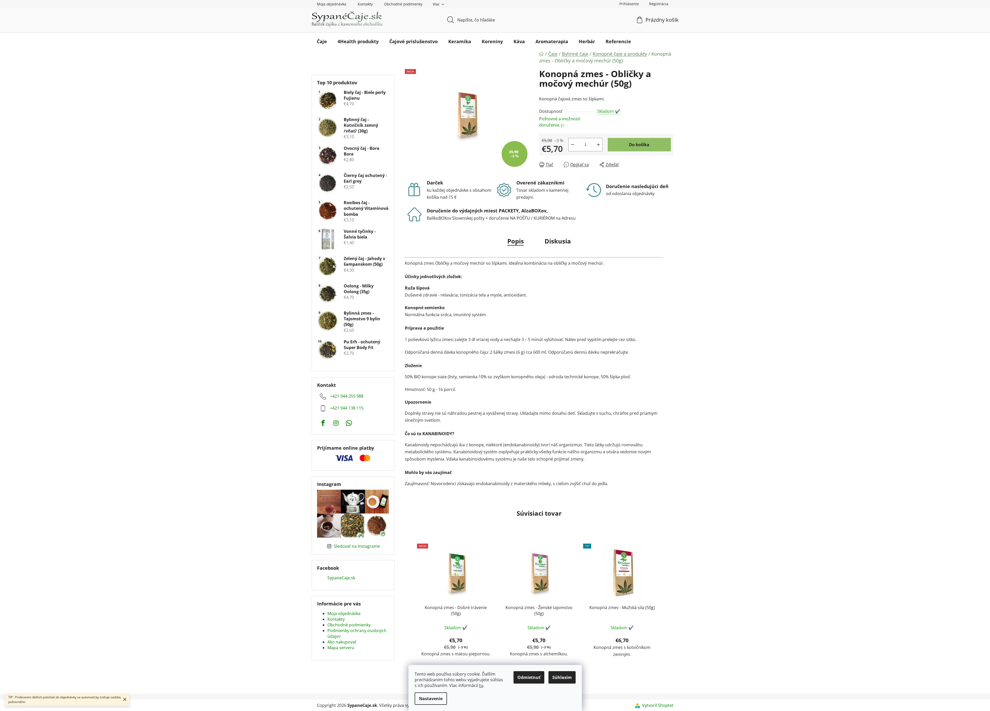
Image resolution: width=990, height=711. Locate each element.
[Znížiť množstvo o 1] (572, 144)
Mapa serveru (340, 647)
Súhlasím (562, 677)
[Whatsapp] (349, 423)
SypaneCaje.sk (341, 578)
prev (409, 611)
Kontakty (365, 4)
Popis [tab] (515, 241)
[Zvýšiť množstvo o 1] (598, 144)
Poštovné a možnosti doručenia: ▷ (559, 122)
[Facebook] (323, 423)
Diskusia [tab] (558, 241)
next (669, 611)
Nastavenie (431, 698)
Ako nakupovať (341, 642)
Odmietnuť (528, 677)
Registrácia (658, 3)
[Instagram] (336, 423)
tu (481, 685)
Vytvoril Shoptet (657, 705)
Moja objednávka (331, 4)
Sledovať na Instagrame (357, 546)
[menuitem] (322, 41)
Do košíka (639, 144)
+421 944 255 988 (346, 396)
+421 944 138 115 (346, 408)
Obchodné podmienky (403, 4)
